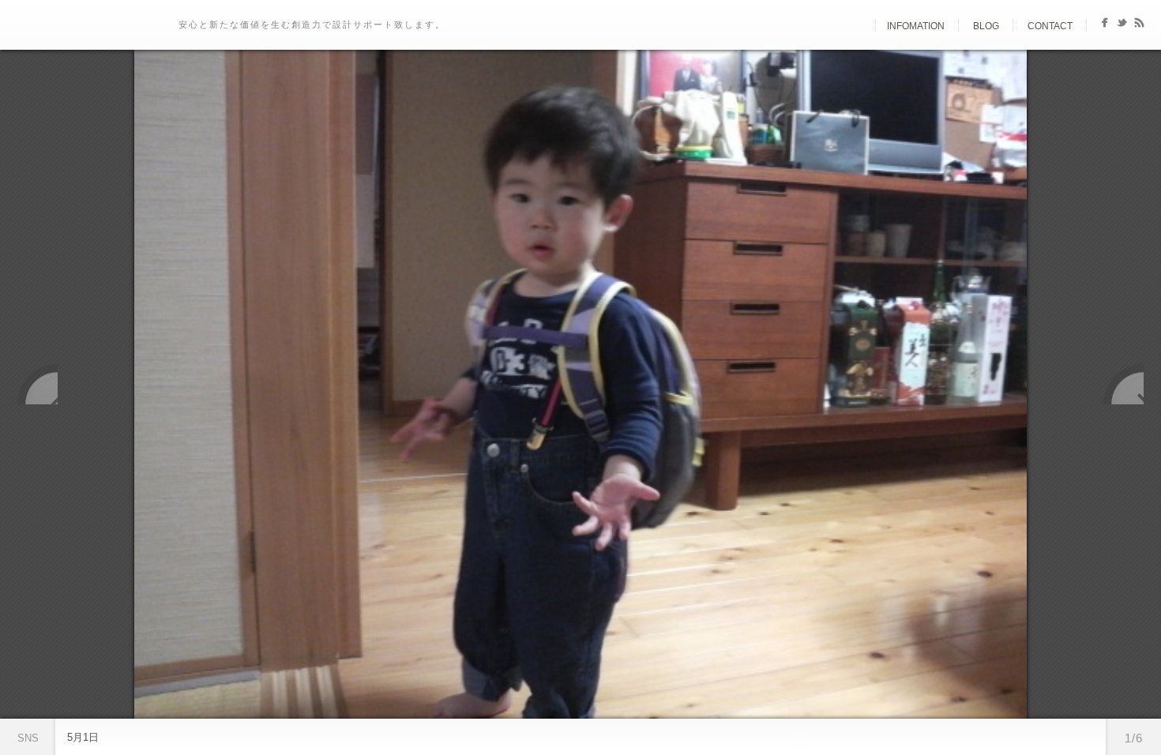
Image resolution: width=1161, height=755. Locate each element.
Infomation (916, 26)
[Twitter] (1122, 25)
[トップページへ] (862, 26)
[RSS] (1139, 25)
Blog (986, 26)
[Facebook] (1104, 25)
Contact (1050, 26)
